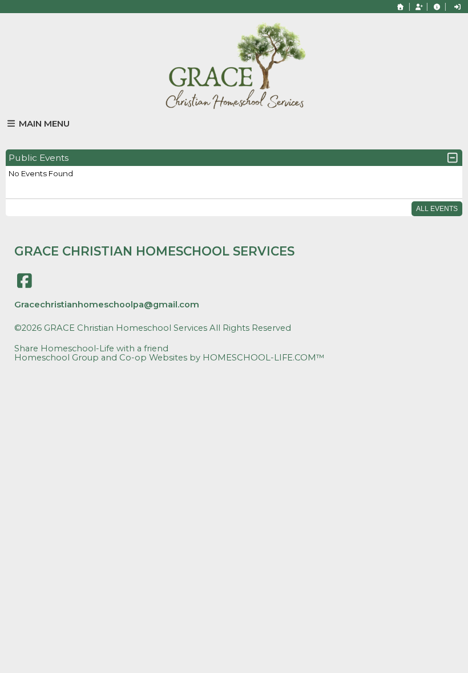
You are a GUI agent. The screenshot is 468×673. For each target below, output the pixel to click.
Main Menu (43, 123)
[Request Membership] (419, 7)
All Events (437, 209)
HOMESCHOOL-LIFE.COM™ (264, 357)
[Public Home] (401, 7)
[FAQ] (437, 7)
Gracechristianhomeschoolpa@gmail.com (106, 304)
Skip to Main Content (68, 337)
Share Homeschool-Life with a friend (91, 348)
